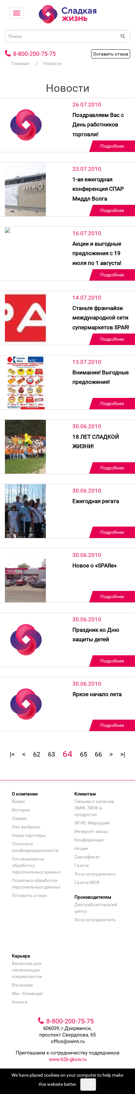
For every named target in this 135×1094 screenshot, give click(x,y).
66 (98, 754)
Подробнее (112, 146)
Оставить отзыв (110, 54)
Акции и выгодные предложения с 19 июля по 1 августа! (96, 253)
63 (51, 754)
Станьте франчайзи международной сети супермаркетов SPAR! (100, 318)
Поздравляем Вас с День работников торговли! (98, 125)
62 (36, 754)
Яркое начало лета (97, 694)
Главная (20, 63)
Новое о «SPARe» (94, 565)
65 (83, 754)
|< (12, 754)
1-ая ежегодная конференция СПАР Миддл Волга (98, 189)
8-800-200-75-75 (34, 53)
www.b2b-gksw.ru (68, 1059)
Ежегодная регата (95, 501)
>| (122, 754)
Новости (52, 63)
